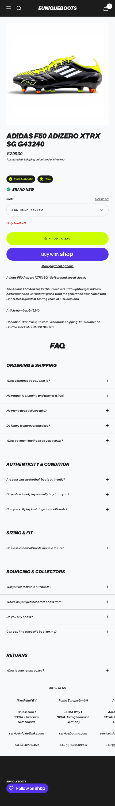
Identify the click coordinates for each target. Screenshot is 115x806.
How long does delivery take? (26, 410)
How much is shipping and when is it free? (35, 395)
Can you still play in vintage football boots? (36, 509)
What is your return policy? (25, 670)
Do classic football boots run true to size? (35, 548)
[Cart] (106, 8)
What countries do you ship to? (28, 380)
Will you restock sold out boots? (28, 587)
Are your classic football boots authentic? (35, 479)
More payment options (57, 266)
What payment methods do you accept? (34, 440)
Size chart (102, 199)
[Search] (19, 8)
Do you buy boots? (19, 617)
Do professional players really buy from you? (37, 494)
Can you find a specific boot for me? (31, 631)
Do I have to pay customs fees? (28, 425)
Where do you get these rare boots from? (34, 602)
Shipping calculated (36, 159)
